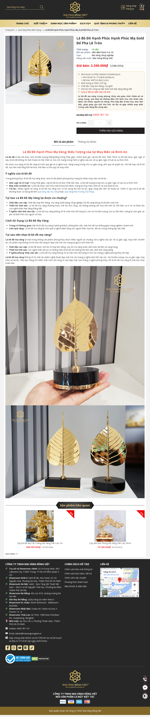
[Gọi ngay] (145, 679)
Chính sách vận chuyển (75, 577)
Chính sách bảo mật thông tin (79, 569)
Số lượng (81, 123)
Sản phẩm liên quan (75, 505)
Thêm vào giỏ (110, 527)
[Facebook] (7, 648)
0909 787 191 (92, 114)
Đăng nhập (131, 5)
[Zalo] (25, 648)
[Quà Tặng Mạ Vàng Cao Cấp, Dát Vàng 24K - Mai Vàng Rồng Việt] (75, 9)
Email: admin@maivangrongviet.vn (25, 633)
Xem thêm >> (11, 553)
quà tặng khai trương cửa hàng (79, 191)
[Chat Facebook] (145, 687)
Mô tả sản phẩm (64, 141)
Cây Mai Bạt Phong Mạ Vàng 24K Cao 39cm (110, 543)
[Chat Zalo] (145, 696)
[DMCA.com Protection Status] (40, 658)
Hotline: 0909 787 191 (19, 628)
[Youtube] (19, 648)
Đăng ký (130, 8)
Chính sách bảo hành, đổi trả (78, 573)
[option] (39, 530)
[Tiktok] (31, 648)
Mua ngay (39, 527)
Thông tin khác (87, 141)
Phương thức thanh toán (76, 582)
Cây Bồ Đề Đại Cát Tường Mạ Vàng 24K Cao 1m (40, 543)
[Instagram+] (13, 648)
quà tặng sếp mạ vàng (48, 191)
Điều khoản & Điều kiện (76, 586)
